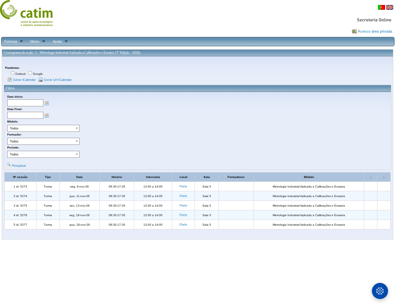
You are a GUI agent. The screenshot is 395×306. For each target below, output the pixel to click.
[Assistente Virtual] (380, 291)
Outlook (20, 73)
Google (38, 73)
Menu (34, 42)
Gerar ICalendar (24, 79)
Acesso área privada (375, 31)
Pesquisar (19, 165)
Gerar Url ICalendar (58, 79)
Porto (183, 186)
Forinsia (10, 42)
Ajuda (57, 42)
